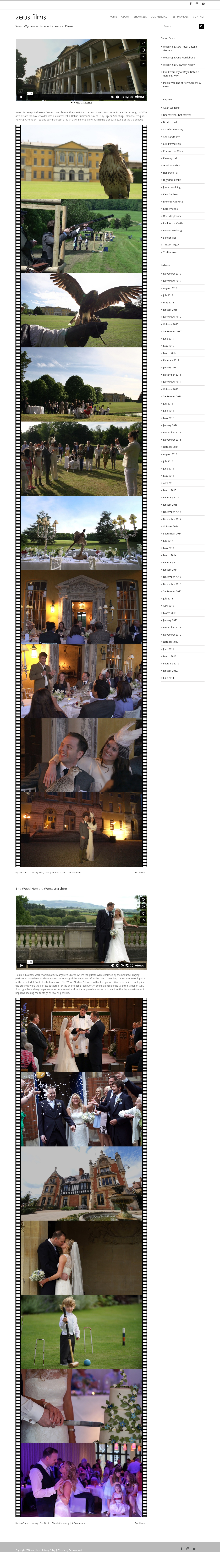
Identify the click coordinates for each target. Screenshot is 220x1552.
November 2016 (172, 382)
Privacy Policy (48, 1550)
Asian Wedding (171, 107)
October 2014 (170, 526)
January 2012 (170, 670)
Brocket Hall (170, 122)
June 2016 (168, 410)
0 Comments (75, 872)
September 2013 (172, 591)
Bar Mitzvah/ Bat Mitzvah (177, 115)
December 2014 (172, 511)
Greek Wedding (171, 165)
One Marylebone (172, 216)
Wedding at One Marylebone (179, 57)
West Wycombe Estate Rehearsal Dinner (45, 26)
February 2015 (171, 497)
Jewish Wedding (171, 187)
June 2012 (168, 649)
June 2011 (168, 678)
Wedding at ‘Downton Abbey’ (179, 64)
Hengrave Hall (171, 172)
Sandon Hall (169, 237)
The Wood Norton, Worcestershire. (41, 889)
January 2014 (170, 569)
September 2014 (172, 533)
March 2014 (169, 555)
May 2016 (168, 418)
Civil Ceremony (171, 136)
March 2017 (169, 353)
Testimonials (170, 252)
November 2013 (172, 584)
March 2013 (169, 613)
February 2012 (171, 663)
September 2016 (172, 396)
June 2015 (168, 468)
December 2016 (172, 374)
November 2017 (172, 317)
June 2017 (168, 338)
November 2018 (172, 280)
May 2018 (168, 302)
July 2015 (168, 461)
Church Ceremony (60, 1523)
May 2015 (168, 475)
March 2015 (169, 490)
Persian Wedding (172, 230)
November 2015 (172, 439)
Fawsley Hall (170, 158)
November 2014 (172, 519)
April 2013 (168, 605)
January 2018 (170, 309)
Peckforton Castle (173, 223)
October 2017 (170, 324)
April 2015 (168, 483)
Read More (140, 872)
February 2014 (171, 562)
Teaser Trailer (59, 872)
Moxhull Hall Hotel (173, 201)
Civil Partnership (172, 143)
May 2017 (168, 345)
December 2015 (172, 432)
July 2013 (168, 598)
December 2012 (172, 627)
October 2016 (170, 389)
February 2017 (171, 360)
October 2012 (170, 641)
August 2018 (170, 288)
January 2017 (170, 367)
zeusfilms (23, 872)
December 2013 (172, 576)
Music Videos (170, 208)
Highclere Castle (172, 180)
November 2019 (172, 273)
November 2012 (172, 634)
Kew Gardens (170, 194)
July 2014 (168, 540)
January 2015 (170, 504)
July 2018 (168, 295)
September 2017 (172, 331)
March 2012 (169, 656)
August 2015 (170, 454)
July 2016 (168, 403)
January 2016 (170, 425)
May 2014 (168, 548)
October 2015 (170, 447)
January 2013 (170, 620)
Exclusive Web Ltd (77, 1550)
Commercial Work (173, 151)
